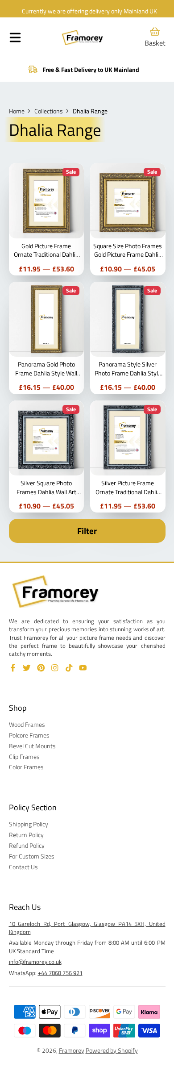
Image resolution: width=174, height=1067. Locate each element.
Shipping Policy (28, 824)
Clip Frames (24, 756)
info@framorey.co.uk (35, 961)
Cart (155, 37)
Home (17, 111)
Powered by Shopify (112, 1050)
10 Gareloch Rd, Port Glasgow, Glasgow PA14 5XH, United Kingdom (87, 927)
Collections (48, 111)
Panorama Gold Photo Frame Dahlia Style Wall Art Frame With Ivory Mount (46, 338)
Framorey (71, 1050)
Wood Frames (27, 724)
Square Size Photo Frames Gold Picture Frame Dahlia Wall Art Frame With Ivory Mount (128, 219)
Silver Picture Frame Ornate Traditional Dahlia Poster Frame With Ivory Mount (128, 456)
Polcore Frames (29, 735)
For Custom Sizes (31, 856)
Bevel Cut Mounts (32, 746)
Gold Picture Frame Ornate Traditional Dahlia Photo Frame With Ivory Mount (46, 219)
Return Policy (26, 834)
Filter (87, 531)
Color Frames (26, 767)
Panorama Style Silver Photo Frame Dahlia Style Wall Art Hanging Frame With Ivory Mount (128, 338)
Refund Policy (27, 845)
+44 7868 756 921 (60, 972)
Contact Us (23, 867)
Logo (82, 38)
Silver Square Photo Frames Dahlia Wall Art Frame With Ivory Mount (46, 456)
